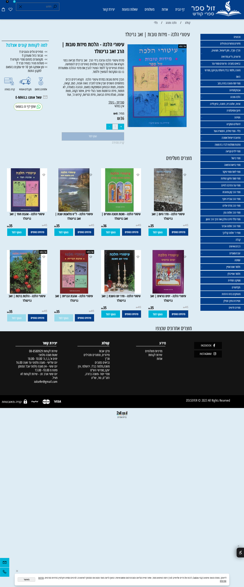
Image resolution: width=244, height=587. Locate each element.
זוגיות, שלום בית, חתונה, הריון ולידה (225, 104)
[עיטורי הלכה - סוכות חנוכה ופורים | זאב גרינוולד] (119, 210)
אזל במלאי (182, 46)
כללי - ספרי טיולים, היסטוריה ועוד (227, 131)
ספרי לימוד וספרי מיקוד (231, 172)
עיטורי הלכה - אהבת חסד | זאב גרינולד (27, 216)
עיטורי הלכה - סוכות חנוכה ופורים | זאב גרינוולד (121, 216)
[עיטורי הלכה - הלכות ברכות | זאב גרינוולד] (25, 292)
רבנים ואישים (234, 246)
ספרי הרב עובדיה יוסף (231, 199)
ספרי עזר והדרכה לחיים (230, 185)
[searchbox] (38, 7)
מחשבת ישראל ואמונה (231, 137)
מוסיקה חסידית (234, 280)
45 (116, 113)
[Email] (4, 563)
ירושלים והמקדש (233, 124)
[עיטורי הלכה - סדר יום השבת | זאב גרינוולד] (119, 292)
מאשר (27, 579)
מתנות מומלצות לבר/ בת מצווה (227, 144)
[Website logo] (216, 10)
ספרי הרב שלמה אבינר (231, 226)
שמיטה (237, 260)
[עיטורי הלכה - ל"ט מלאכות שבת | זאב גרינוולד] (74, 210)
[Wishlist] (10, 10)
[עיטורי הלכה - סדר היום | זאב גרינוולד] (168, 210)
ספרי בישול (235, 158)
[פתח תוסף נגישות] (240, 552)
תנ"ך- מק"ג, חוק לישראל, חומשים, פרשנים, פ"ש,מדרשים (225, 53)
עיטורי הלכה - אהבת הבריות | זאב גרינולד (74, 298)
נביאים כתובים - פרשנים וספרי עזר (226, 63)
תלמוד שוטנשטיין (233, 267)
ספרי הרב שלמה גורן (232, 212)
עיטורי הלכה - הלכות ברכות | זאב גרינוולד (27, 298)
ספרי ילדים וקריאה (233, 151)
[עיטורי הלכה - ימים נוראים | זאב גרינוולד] (168, 292)
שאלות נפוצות (130, 9)
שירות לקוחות (155, 355)
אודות (165, 9)
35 (152, 225)
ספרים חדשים (234, 307)
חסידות (237, 117)
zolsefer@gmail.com (45, 381)
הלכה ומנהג (235, 97)
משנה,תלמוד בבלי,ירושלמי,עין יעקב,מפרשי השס (222, 73)
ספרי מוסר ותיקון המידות (230, 178)
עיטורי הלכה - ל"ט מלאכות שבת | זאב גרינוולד (74, 216)
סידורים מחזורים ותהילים (230, 43)
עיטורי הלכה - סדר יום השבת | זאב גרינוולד (121, 298)
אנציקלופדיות (234, 90)
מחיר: (121, 113)
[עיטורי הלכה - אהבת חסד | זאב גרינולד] (25, 210)
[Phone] (4, 572)
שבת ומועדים (234, 253)
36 (122, 118)
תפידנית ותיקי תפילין (232, 301)
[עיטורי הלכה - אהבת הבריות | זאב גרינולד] (74, 292)
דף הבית (180, 9)
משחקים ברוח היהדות (231, 294)
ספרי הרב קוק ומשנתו (231, 192)
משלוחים (149, 9)
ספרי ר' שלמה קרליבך (231, 233)
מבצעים (237, 37)
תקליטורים (236, 287)
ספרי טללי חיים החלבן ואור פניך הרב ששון (223, 219)
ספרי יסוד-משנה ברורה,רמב (229, 83)
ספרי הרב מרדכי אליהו (231, 205)
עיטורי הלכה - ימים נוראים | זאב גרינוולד (168, 298)
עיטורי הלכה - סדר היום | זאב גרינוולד (168, 216)
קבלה (238, 239)
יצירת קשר (109, 9)
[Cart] (3, 10)
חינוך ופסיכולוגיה (233, 110)
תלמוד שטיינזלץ (234, 274)
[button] (158, 232)
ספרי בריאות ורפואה (232, 165)
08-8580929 (36, 351)
